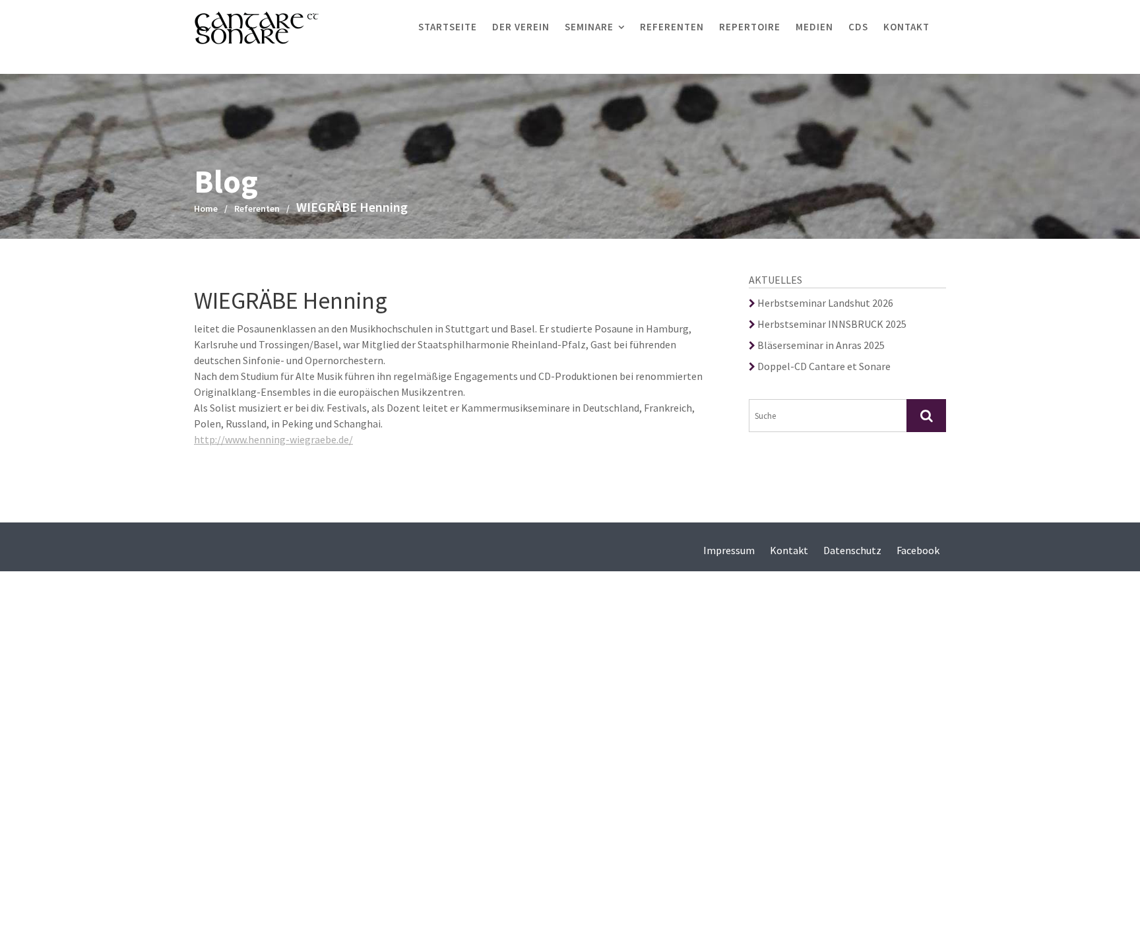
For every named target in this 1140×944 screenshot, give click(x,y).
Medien (814, 26)
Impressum (729, 550)
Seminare (589, 26)
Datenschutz (852, 550)
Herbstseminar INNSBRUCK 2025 (830, 323)
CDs (858, 26)
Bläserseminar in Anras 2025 (820, 345)
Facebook (918, 550)
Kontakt (906, 26)
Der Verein (521, 26)
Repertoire (749, 26)
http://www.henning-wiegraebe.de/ (273, 439)
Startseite (447, 26)
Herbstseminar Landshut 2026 (824, 302)
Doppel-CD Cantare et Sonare (823, 366)
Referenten (672, 26)
